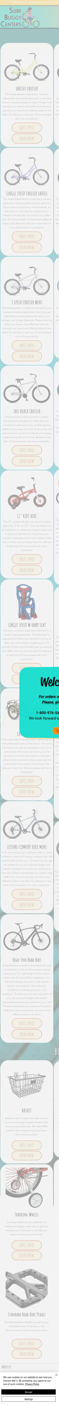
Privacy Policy (32, 1384)
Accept (28, 1392)
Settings (28, 1399)
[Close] (54, 1377)
